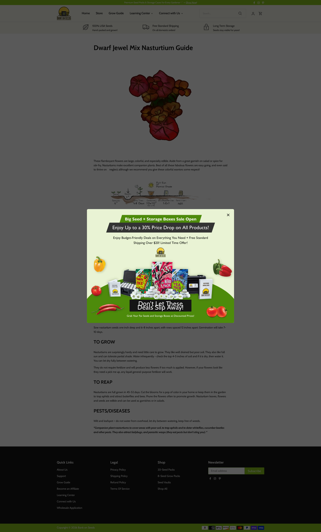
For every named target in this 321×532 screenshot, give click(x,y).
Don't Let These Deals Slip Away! (160, 305)
